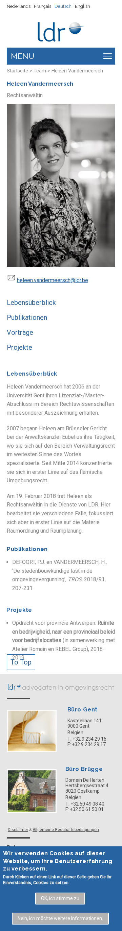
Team (40, 71)
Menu (22, 56)
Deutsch (63, 6)
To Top (21, 662)
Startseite (17, 71)
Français (42, 6)
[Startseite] (61, 29)
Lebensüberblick (31, 302)
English (82, 6)
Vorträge (20, 332)
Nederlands (18, 6)
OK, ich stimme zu (60, 898)
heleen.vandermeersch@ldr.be (52, 280)
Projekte (19, 347)
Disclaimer (18, 829)
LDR (61, 687)
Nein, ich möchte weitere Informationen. (60, 918)
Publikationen (27, 317)
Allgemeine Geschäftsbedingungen (66, 829)
